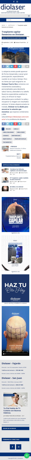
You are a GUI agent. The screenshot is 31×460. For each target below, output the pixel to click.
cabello (16, 129)
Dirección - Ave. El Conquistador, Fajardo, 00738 (14, 367)
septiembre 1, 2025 (8, 42)
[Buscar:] (15, 20)
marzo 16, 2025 (14, 172)
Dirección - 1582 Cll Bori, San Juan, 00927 (12, 382)
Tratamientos (7, 142)
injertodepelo (7, 139)
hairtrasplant (16, 135)
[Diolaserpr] (13, 13)
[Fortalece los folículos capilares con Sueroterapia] (5, 171)
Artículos (11, 25)
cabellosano (21, 132)
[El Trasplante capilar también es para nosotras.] (5, 179)
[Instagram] (17, 1)
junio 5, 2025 (14, 181)
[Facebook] (13, 1)
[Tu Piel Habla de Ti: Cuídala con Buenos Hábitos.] (15, 399)
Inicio (3, 25)
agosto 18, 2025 (14, 188)
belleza (8, 129)
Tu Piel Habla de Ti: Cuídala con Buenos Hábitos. (12, 410)
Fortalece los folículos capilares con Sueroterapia (18, 169)
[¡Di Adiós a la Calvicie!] (5, 188)
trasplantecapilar (20, 139)
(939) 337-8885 (19, 385)
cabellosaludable (8, 132)
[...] (8, 422)
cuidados (6, 135)
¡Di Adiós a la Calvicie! (16, 187)
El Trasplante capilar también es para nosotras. (19, 178)
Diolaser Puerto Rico (20, 42)
